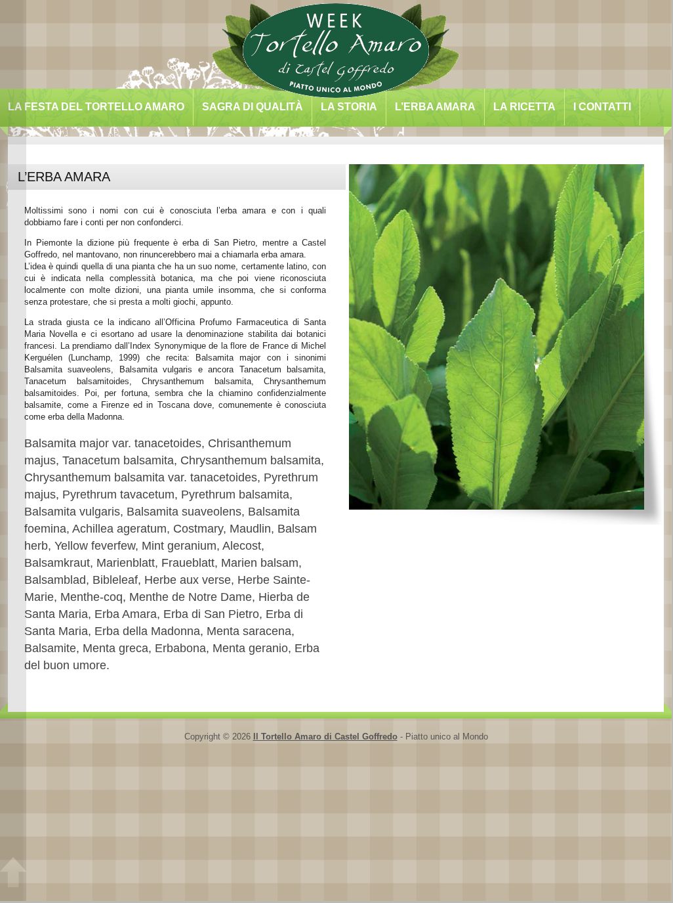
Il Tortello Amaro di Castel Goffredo (325, 736)
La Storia (349, 106)
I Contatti (602, 106)
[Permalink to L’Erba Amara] (500, 513)
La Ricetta (524, 106)
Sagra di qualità (252, 106)
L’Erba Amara (435, 106)
